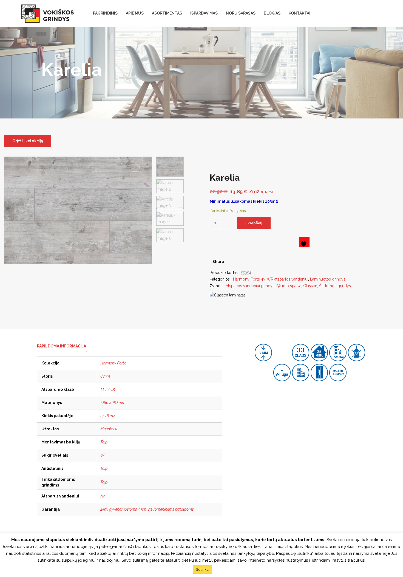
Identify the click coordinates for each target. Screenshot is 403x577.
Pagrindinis (105, 13)
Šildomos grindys (335, 286)
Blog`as (272, 13)
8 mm (105, 376)
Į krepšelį (253, 223)
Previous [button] (159, 210)
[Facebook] (230, 261)
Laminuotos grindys (327, 279)
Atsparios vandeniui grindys (250, 286)
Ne (102, 496)
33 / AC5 (107, 389)
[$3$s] (238, 261)
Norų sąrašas (241, 13)
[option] (170, 167)
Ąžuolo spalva (288, 286)
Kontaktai (299, 13)
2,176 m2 (107, 416)
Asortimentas (167, 13)
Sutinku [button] (202, 569)
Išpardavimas (204, 13)
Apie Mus (135, 13)
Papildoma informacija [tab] (61, 346)
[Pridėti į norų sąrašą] (304, 242)
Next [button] (181, 210)
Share (218, 261)
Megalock (108, 429)
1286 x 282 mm (112, 402)
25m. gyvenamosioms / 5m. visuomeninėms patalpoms (147, 509)
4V (102, 455)
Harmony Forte (113, 363)
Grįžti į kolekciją (27, 141)
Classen (310, 286)
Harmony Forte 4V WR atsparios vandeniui (270, 279)
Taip (103, 442)
